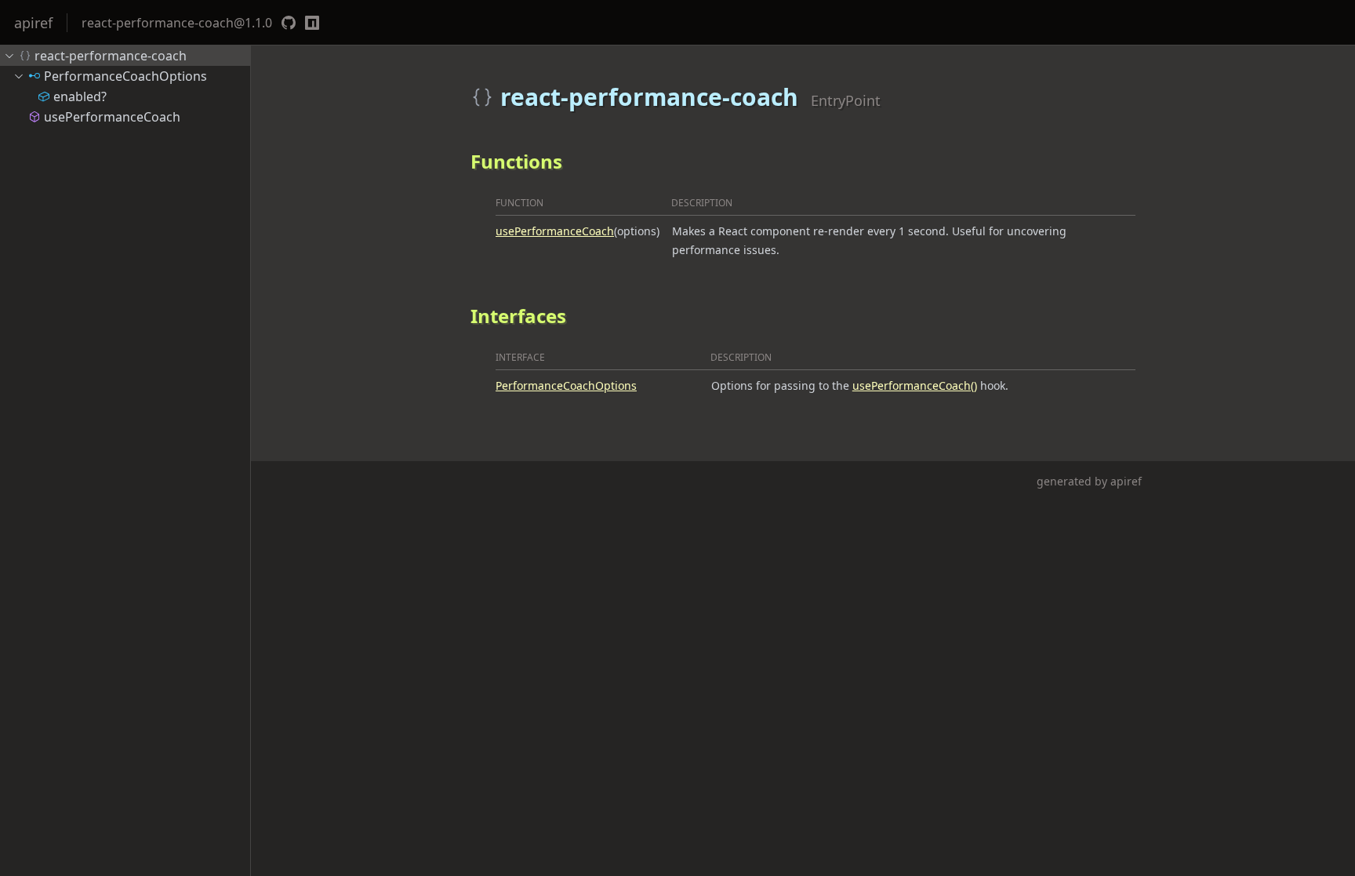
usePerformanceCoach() (914, 385)
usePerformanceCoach (555, 231)
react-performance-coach (111, 55)
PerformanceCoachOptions (566, 385)
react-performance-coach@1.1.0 (177, 22)
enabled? (80, 96)
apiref (33, 22)
